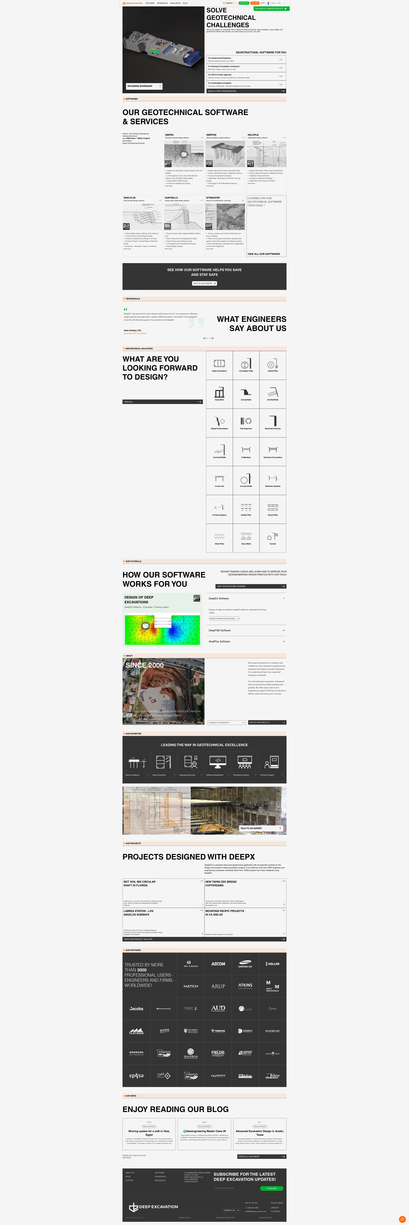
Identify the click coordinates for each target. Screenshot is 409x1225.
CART (263, 3)
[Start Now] (266, 226)
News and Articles (149, 1126)
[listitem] (246, 59)
